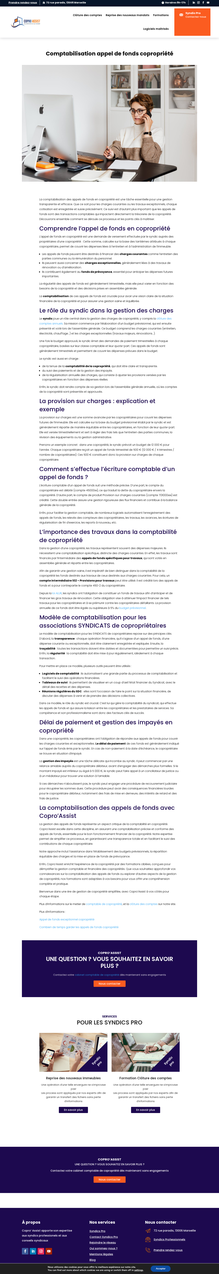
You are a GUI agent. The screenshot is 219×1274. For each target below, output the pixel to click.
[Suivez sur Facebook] (203, 2)
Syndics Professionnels (169, 1239)
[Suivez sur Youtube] (208, 2)
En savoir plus (73, 1110)
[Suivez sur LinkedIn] (193, 2)
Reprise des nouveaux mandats (127, 15)
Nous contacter (109, 984)
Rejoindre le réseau (102, 1243)
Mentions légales (101, 1254)
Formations (161, 15)
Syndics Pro (97, 1231)
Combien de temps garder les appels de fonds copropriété (79, 927)
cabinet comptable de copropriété (97, 975)
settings (138, 1270)
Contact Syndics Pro (103, 1237)
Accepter (160, 1268)
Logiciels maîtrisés (156, 29)
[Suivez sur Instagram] (198, 2)
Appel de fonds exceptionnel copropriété (66, 919)
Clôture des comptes (87, 15)
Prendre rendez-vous (23, 2)
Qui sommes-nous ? (103, 1248)
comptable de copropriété (104, 904)
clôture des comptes (144, 904)
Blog (92, 1260)
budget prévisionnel (132, 608)
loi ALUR (57, 593)
